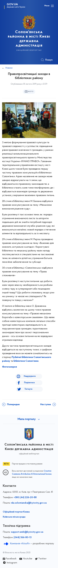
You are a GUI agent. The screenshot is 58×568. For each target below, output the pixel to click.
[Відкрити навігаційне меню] (52, 5)
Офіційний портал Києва (16, 512)
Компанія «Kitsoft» (20, 543)
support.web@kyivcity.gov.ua (27, 532)
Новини (9, 68)
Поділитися (29, 383)
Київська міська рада (14, 517)
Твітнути (28, 389)
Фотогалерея (9, 367)
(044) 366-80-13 (23, 537)
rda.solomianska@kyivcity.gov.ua (29, 503)
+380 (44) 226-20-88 (25, 497)
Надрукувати (30, 376)
